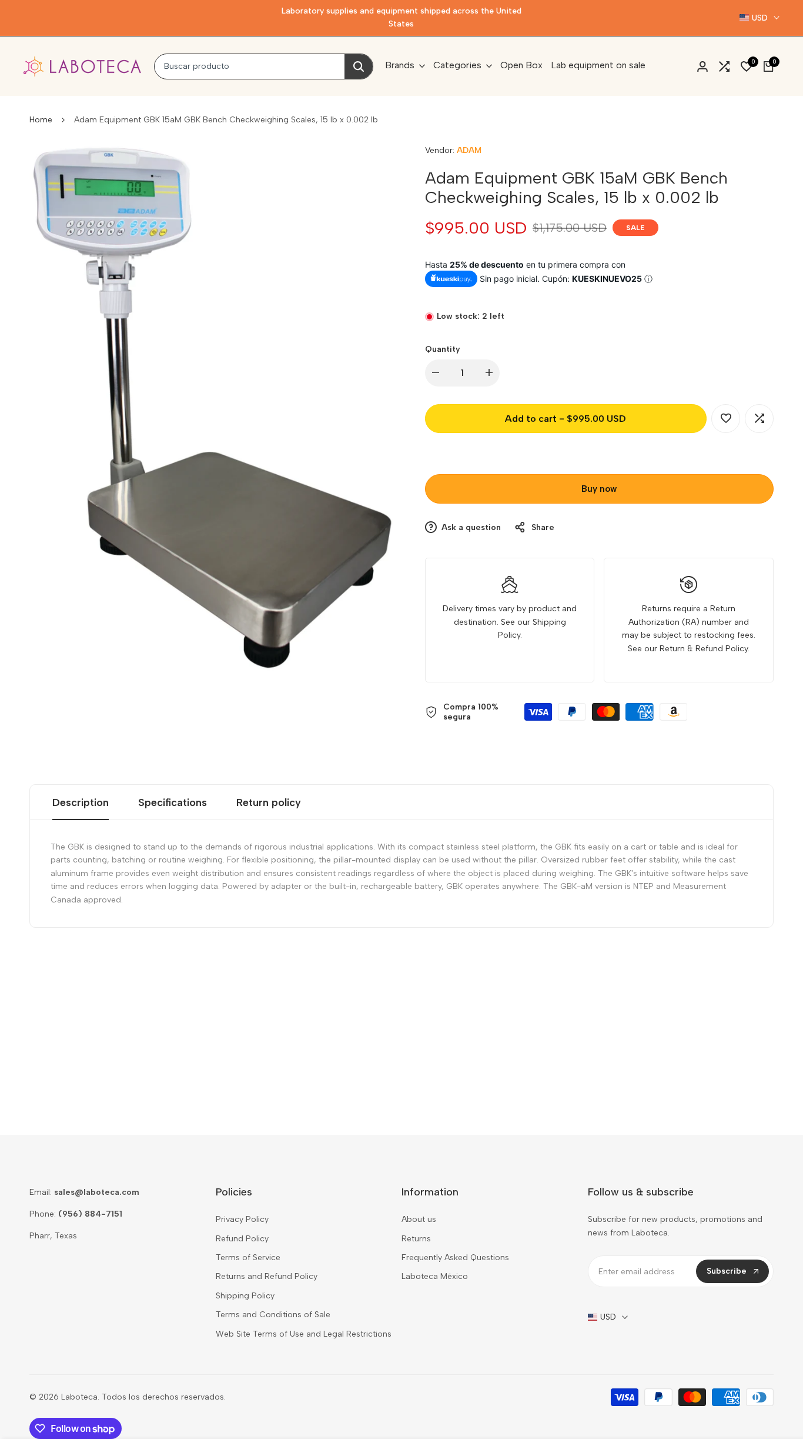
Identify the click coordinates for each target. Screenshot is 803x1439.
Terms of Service (248, 1258)
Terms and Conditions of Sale (273, 1315)
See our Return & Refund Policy (688, 649)
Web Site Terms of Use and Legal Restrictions (304, 1334)
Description (80, 802)
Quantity (442, 349)
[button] (725, 418)
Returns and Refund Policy (266, 1276)
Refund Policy (242, 1239)
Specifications (172, 802)
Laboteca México (435, 1276)
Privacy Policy (242, 1219)
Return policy (268, 802)
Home (40, 120)
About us (419, 1219)
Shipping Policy (245, 1296)
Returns (416, 1239)
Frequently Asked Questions (455, 1258)
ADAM (469, 150)
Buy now (599, 489)
